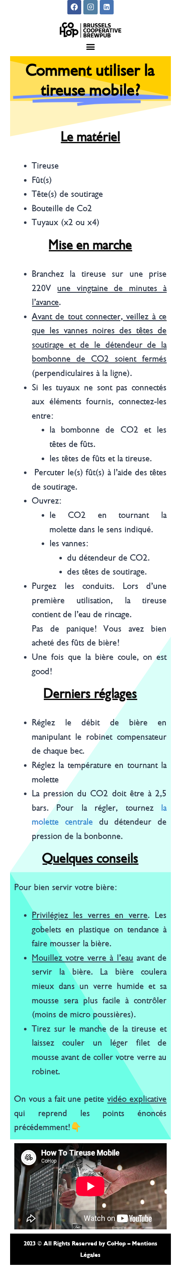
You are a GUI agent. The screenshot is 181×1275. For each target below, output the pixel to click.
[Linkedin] (107, 7)
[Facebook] (74, 7)
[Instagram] (90, 7)
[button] (91, 46)
